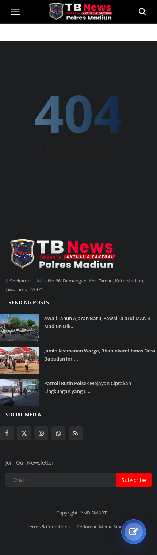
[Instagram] (41, 433)
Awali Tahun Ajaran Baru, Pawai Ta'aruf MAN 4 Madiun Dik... (97, 322)
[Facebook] (7, 433)
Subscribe (134, 480)
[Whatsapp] (58, 433)
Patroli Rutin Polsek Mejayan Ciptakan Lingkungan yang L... (87, 387)
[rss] (76, 433)
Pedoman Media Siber (101, 526)
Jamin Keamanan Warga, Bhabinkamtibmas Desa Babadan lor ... (100, 354)
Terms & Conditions (48, 526)
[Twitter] (24, 433)
